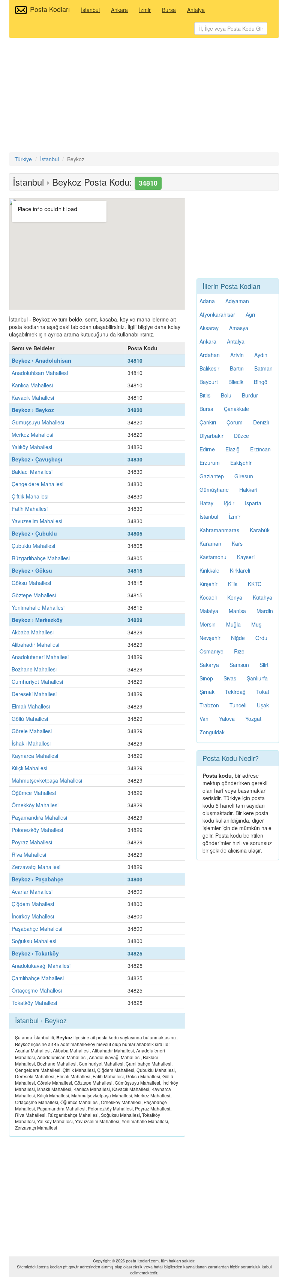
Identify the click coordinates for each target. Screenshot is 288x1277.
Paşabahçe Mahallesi (37, 928)
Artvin (237, 355)
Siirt (264, 664)
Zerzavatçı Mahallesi (36, 867)
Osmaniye (212, 651)
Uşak (263, 705)
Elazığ (232, 449)
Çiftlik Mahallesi (30, 496)
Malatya (209, 611)
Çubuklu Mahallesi (33, 545)
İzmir (145, 9)
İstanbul (90, 9)
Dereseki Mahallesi (34, 694)
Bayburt (209, 381)
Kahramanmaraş (219, 530)
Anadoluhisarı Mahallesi (40, 373)
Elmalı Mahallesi (31, 706)
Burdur (250, 395)
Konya (234, 597)
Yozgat (253, 718)
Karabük (260, 530)
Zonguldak (212, 732)
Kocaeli (208, 597)
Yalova (227, 718)
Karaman (210, 543)
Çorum (234, 422)
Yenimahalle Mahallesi (38, 607)
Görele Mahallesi (32, 731)
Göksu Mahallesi (31, 582)
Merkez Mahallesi (32, 434)
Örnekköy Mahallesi (35, 805)
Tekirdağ (235, 691)
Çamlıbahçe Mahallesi (38, 978)
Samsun (239, 664)
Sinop (206, 678)
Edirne (207, 449)
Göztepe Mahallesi (34, 595)
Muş (256, 624)
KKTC (254, 584)
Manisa (237, 611)
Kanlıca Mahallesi (32, 385)
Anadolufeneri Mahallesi (40, 657)
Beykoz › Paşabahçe (37, 879)
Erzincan (260, 449)
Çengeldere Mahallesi (37, 484)
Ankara (119, 9)
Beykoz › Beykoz (33, 410)
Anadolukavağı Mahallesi (41, 965)
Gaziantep (212, 476)
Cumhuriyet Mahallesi (37, 681)
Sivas (230, 678)
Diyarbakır (212, 435)
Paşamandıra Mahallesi (39, 817)
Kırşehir (209, 584)
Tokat (262, 691)
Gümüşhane (214, 489)
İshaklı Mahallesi (31, 743)
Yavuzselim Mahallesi (37, 521)
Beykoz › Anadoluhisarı (41, 360)
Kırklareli (240, 570)
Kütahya (262, 597)
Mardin (264, 611)
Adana (207, 301)
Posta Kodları (50, 9)
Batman (263, 368)
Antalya (196, 9)
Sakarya (209, 664)
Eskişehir (241, 462)
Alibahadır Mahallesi (35, 644)
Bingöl (261, 381)
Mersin (208, 624)
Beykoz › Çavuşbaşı (37, 459)
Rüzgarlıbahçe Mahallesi (41, 558)
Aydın (260, 355)
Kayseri (246, 557)
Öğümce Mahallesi (34, 792)
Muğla (233, 624)
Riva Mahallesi (29, 854)
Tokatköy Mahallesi (34, 1002)
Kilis (232, 584)
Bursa (169, 9)
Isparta (253, 503)
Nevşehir (210, 637)
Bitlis (205, 395)
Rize (239, 651)
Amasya (238, 328)
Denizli (261, 422)
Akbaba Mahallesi (33, 632)
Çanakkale (236, 408)
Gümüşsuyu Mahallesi (38, 422)
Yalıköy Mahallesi (32, 447)
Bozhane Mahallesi (34, 669)
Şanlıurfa (257, 678)
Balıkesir (209, 368)
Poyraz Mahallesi (32, 842)
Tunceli (238, 705)
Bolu (226, 395)
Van (204, 718)
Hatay (206, 503)
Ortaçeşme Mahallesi (37, 990)
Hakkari (248, 489)
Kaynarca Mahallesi (35, 755)
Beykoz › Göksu (32, 570)
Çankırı (208, 422)
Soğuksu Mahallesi (34, 941)
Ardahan (210, 355)
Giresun (243, 476)
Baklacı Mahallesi (32, 471)
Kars (237, 543)
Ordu (261, 637)
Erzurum (210, 462)
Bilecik (235, 381)
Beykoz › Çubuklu (34, 533)
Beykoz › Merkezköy (37, 620)
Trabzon (209, 705)
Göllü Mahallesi (30, 718)
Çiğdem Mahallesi (33, 904)
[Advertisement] (144, 96)
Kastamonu (213, 557)
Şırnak (207, 691)
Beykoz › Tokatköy (35, 953)
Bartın (237, 368)
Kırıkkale (209, 570)
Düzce (241, 435)
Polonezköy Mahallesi (37, 829)
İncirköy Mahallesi (33, 916)
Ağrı (250, 314)
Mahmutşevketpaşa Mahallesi (47, 780)
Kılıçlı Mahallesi (29, 768)
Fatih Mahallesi (30, 508)
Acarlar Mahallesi (32, 891)
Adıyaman (237, 301)
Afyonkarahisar (217, 314)
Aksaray (209, 328)
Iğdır (229, 503)
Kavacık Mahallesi (33, 397)
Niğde (238, 637)
